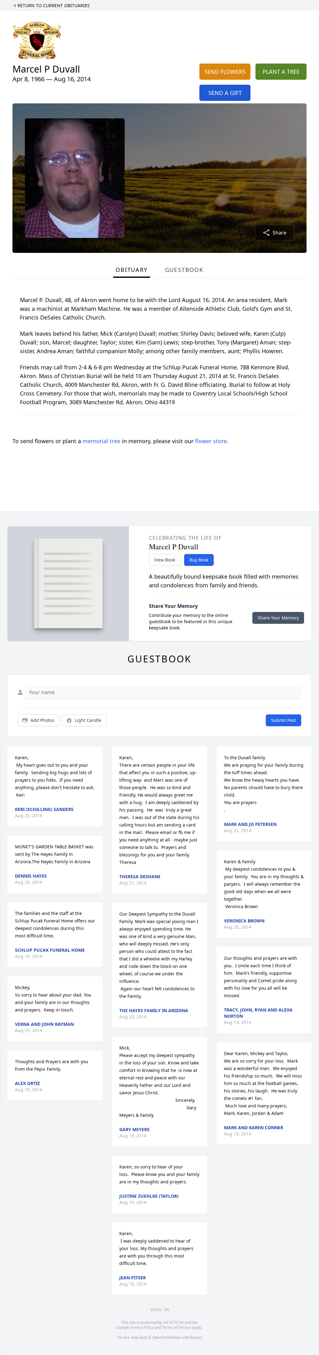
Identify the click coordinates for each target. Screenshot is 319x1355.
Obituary (131, 269)
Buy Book (198, 560)
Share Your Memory (278, 618)
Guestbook (184, 269)
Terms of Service (176, 1327)
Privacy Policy (142, 1327)
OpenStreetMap (166, 1337)
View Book (164, 560)
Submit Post (283, 720)
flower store (211, 441)
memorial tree (101, 441)
